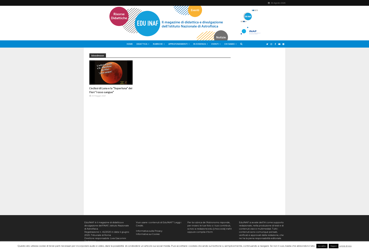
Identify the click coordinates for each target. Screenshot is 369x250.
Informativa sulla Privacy (149, 231)
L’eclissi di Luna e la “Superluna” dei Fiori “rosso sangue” (110, 90)
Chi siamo (229, 44)
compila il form (204, 232)
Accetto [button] (322, 246)
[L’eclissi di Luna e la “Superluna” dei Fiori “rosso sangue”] (111, 72)
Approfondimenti (178, 44)
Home (130, 44)
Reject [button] (334, 246)
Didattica (142, 44)
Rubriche (158, 44)
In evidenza (199, 44)
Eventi (215, 44)
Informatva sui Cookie (148, 234)
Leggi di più (345, 246)
